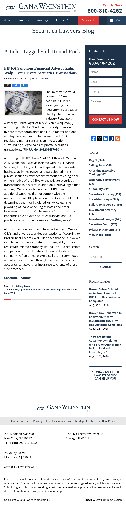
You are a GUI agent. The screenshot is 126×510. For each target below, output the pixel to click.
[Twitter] (99, 138)
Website (24, 20)
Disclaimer (58, 421)
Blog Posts (108, 421)
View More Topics (100, 235)
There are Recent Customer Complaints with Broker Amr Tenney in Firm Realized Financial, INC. (105, 344)
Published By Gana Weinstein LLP (105, 8)
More (119, 20)
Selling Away (23, 286)
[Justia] (111, 138)
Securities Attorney (105, 194)
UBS (69, 289)
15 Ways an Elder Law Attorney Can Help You (105, 375)
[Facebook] (93, 138)
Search (105, 267)
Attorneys (42, 20)
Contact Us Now (105, 119)
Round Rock (43, 289)
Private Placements (105, 229)
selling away (61, 220)
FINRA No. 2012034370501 (42, 149)
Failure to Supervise (105, 204)
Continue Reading (17, 278)
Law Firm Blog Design (103, 500)
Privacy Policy (41, 421)
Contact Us (88, 20)
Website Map (76, 421)
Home (7, 20)
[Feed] (117, 138)
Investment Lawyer (105, 219)
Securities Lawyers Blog (40, 8)
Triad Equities (58, 289)
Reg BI (97, 160)
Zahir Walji (10, 293)
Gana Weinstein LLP (39, 500)
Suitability (99, 189)
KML (15, 289)
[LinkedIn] (105, 138)
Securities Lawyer (104, 199)
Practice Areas (65, 20)
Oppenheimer (27, 289)
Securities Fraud (103, 224)
